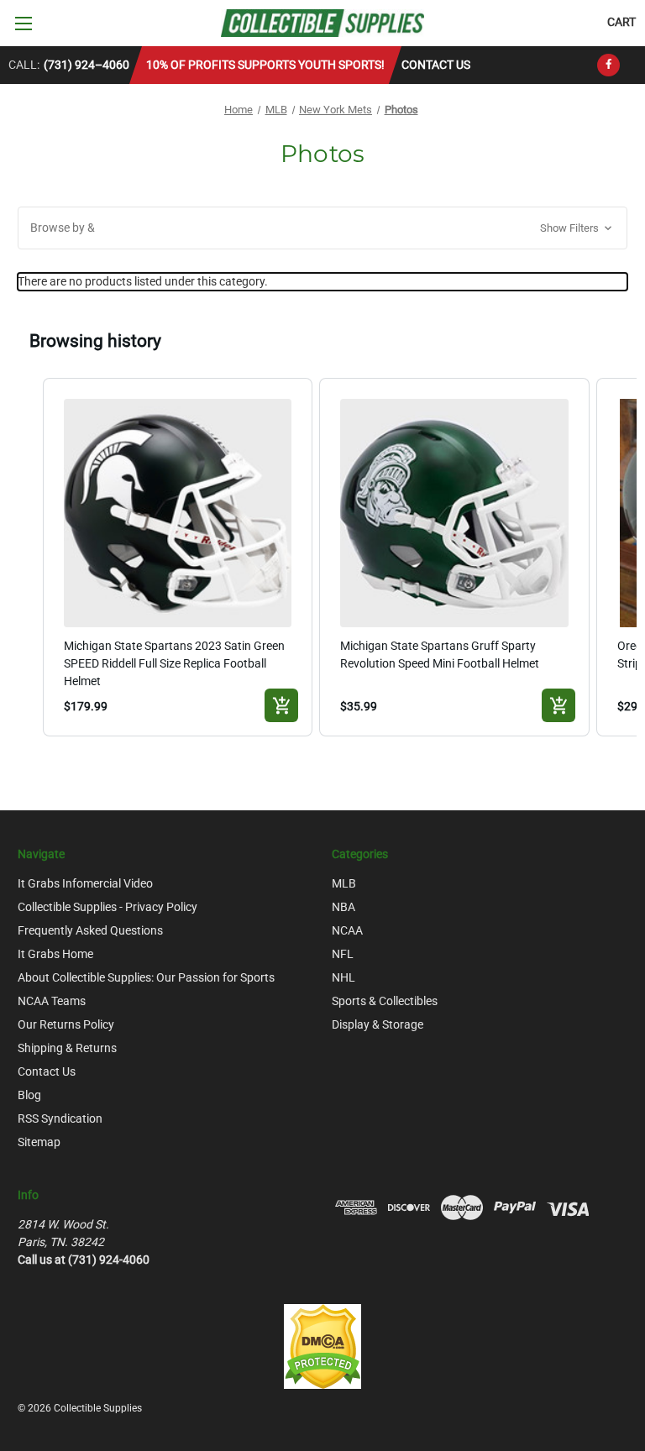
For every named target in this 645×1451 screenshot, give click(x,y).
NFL (343, 954)
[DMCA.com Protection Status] (322, 1346)
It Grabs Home (55, 954)
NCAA (347, 930)
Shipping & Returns (67, 1048)
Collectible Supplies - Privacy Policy (107, 907)
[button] (322, 228)
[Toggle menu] (23, 23)
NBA (343, 907)
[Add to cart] (281, 705)
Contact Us (435, 64)
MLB (344, 883)
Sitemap (39, 1142)
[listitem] (178, 557)
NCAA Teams (52, 1001)
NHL (343, 977)
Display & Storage (377, 1024)
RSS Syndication (60, 1118)
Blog (29, 1095)
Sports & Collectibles (385, 1001)
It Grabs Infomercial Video (85, 883)
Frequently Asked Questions (90, 930)
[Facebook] (608, 65)
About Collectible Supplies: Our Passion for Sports (146, 977)
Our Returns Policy (66, 1024)
